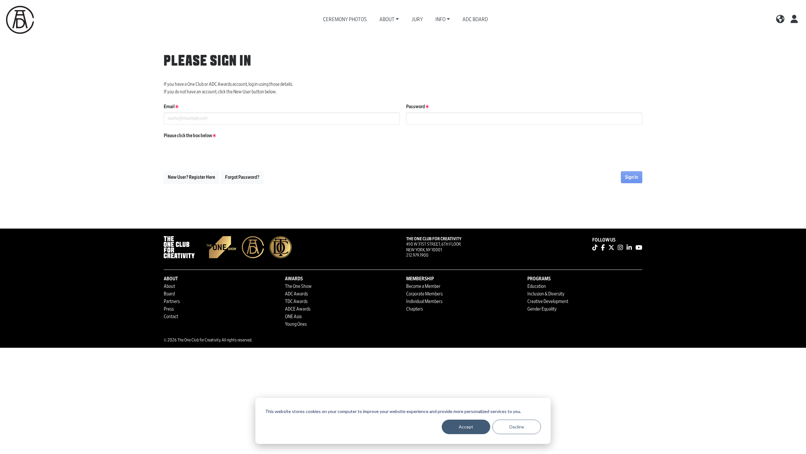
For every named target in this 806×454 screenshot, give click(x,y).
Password (416, 106)
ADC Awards (296, 293)
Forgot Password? (242, 177)
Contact (171, 316)
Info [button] (440, 19)
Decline (516, 426)
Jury (417, 19)
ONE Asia (293, 316)
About (169, 286)
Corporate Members (424, 293)
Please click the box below (188, 135)
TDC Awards (296, 301)
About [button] (386, 19)
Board (169, 293)
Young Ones (296, 324)
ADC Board (475, 19)
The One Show (298, 286)
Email (169, 106)
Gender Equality (542, 308)
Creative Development (547, 301)
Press (169, 308)
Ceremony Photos (345, 19)
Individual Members (424, 301)
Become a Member (423, 286)
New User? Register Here (191, 177)
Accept (466, 426)
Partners (172, 301)
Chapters (414, 308)
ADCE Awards (297, 308)
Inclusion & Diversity (546, 293)
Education (536, 286)
